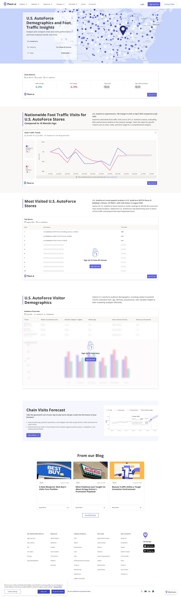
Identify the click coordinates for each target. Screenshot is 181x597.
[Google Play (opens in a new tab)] (149, 551)
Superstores (101, 569)
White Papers (55, 538)
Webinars (54, 543)
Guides (53, 547)
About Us (124, 538)
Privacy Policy (58, 587)
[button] (23, 4)
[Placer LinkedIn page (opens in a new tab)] (149, 591)
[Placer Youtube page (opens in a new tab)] (145, 591)
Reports (53, 560)
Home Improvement (103, 556)
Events (123, 547)
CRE (75, 538)
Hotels (99, 560)
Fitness (99, 547)
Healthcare (77, 574)
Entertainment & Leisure (81, 560)
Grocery (99, 552)
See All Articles (90, 515)
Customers (124, 543)
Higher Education (79, 578)
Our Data (30, 552)
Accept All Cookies (58, 591)
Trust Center (125, 556)
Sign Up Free (153, 4)
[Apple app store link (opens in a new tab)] (149, 546)
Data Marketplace (32, 560)
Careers (123, 565)
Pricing (83, 4)
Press (122, 560)
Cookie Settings (12, 591)
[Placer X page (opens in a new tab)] (141, 591)
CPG (75, 556)
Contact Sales (169, 4)
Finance (76, 565)
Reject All (44, 591)
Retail (76, 543)
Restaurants (78, 547)
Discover (53, 565)
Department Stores (103, 538)
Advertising (77, 569)
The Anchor (54, 556)
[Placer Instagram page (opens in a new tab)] (153, 591)
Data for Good (125, 552)
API (28, 547)
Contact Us (124, 574)
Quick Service (101, 543)
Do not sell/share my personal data (79, 591)
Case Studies (55, 552)
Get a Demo (31, 543)
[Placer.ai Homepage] (10, 4)
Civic (75, 552)
